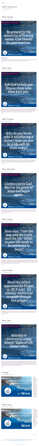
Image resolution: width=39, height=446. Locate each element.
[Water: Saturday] (18, 38)
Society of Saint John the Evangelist (22, 439)
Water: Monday (7, 270)
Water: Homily (7, 405)
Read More (3, 11)
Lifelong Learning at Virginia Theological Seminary (17, 440)
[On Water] (16, 386)
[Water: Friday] (18, 89)
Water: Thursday (7, 119)
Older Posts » (35, 434)
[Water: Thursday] (18, 140)
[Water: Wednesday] (18, 190)
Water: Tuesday (7, 219)
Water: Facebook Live (9, 7)
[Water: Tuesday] (18, 240)
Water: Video (6, 320)
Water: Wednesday (8, 169)
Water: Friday (6, 68)
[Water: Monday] (18, 291)
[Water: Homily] (16, 418)
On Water (5, 372)
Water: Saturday (7, 17)
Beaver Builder (23, 444)
